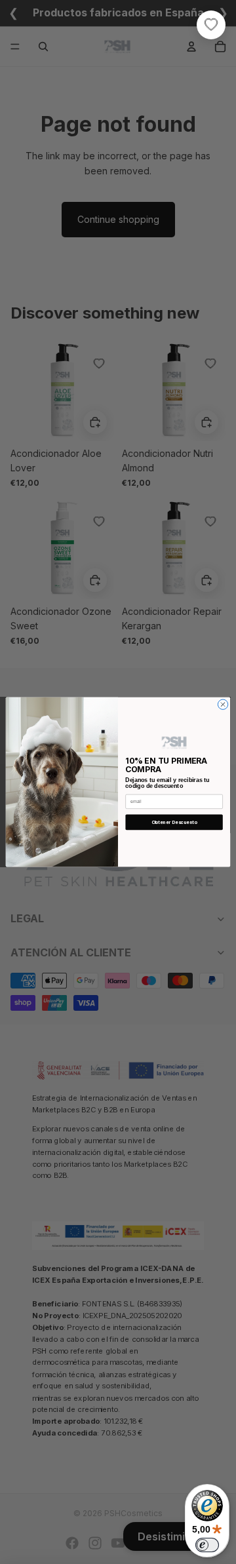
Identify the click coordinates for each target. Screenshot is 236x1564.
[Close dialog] (222, 704)
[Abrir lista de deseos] (211, 24)
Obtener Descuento (174, 822)
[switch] (207, 1545)
